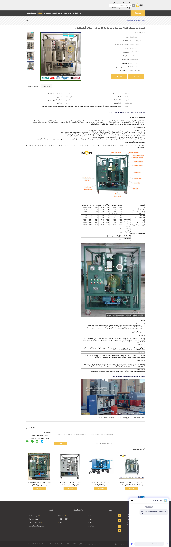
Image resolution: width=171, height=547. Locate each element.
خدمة (89, 522)
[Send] (132, 544)
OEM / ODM (64, 519)
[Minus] (132, 500)
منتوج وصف (46, 86)
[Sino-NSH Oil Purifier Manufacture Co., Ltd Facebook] (139, 497)
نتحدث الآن (138, 13)
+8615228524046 (37, 435)
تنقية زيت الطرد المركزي (36, 526)
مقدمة (90, 516)
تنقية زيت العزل (33, 519)
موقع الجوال (118, 544)
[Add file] (166, 544)
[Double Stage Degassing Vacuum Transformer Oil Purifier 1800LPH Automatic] (30, 36)
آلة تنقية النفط (136, 418)
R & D (62, 522)
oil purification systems (106, 418)
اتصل (60, 443)
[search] (133, 5)
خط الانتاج (61, 516)
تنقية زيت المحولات (34, 522)
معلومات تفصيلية (33, 86)
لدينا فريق (91, 526)
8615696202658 (44, 438)
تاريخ (89, 519)
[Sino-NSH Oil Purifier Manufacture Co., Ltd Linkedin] (142, 497)
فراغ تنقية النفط (33, 516)
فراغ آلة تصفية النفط (123, 418)
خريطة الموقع (127, 544)
